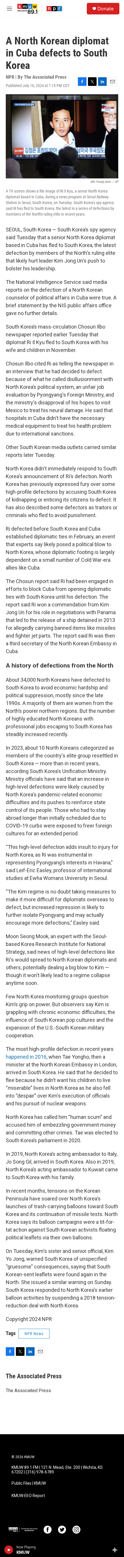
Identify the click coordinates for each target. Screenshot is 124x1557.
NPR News (34, 1333)
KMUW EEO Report (28, 1496)
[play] (8, 1550)
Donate (105, 8)
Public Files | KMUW (29, 1483)
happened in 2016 (26, 1057)
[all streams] (116, 1550)
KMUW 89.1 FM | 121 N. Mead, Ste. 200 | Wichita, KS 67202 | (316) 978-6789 (57, 1469)
